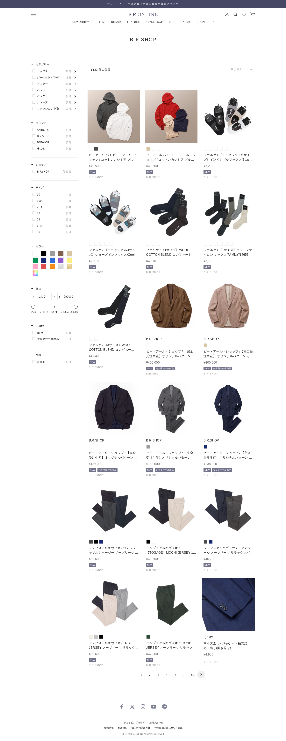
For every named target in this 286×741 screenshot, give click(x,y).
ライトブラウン (148, 345)
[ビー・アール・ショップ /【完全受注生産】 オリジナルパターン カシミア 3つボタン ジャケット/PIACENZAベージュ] (228, 306)
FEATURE (133, 21)
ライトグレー (96, 637)
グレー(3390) (206, 244)
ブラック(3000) (216, 149)
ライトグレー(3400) (96, 244)
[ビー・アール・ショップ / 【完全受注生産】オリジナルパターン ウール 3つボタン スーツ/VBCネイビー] (228, 408)
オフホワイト (91, 637)
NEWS (186, 21)
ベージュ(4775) (111, 244)
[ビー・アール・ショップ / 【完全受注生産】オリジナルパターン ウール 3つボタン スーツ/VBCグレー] (171, 408)
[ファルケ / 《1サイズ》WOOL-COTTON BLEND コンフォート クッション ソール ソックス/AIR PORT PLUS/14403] (171, 211)
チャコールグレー (96, 149)
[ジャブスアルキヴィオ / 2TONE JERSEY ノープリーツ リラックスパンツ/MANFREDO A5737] (171, 604)
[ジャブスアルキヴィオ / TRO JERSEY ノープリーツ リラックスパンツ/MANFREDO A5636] (114, 604)
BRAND (116, 21)
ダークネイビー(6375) (221, 149)
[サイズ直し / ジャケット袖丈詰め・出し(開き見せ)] (228, 604)
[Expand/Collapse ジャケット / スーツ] (75, 77)
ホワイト (91, 149)
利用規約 (122, 727)
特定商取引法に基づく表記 (168, 727)
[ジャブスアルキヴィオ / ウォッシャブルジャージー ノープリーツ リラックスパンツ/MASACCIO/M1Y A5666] (114, 509)
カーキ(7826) (231, 244)
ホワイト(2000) (206, 149)
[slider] (33, 307)
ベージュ (148, 149)
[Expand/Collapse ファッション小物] (75, 108)
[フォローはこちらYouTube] (154, 707)
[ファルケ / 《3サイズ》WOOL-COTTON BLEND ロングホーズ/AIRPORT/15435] (114, 306)
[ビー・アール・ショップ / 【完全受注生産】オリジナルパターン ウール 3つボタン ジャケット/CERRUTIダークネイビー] (114, 408)
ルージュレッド (153, 149)
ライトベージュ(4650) (226, 149)
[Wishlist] (244, 14)
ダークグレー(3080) (148, 244)
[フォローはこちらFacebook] (122, 707)
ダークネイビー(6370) (153, 244)
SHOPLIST (203, 21)
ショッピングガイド (134, 722)
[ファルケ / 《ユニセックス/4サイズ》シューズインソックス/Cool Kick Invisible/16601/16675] (114, 211)
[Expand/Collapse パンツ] (75, 90)
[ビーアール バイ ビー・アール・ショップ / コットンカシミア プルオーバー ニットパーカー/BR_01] (114, 116)
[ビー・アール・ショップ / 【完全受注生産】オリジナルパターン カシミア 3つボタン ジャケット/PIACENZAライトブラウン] (171, 306)
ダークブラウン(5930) (158, 244)
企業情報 (109, 727)
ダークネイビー (158, 149)
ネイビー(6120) (106, 244)
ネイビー (206, 447)
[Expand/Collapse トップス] (75, 71)
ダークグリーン (148, 637)
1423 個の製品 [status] (101, 69)
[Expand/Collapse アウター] (75, 83)
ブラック (96, 542)
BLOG (172, 21)
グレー (148, 447)
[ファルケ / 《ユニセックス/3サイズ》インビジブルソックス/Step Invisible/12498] (228, 116)
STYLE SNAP (154, 21)
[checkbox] (54, 71)
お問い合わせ (156, 722)
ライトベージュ (153, 542)
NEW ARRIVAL (81, 21)
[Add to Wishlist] (134, 137)
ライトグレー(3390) (211, 149)
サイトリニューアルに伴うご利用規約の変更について (143, 4)
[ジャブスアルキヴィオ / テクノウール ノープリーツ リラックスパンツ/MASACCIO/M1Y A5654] (228, 509)
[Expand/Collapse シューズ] (75, 102)
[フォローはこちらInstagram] (143, 707)
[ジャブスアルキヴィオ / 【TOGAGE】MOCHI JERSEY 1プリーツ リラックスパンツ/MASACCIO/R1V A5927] (171, 509)
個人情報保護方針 (141, 727)
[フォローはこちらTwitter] (132, 707)
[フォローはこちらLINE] (164, 707)
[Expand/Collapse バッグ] (75, 96)
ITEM (101, 21)
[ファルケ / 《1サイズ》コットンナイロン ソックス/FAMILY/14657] (228, 211)
